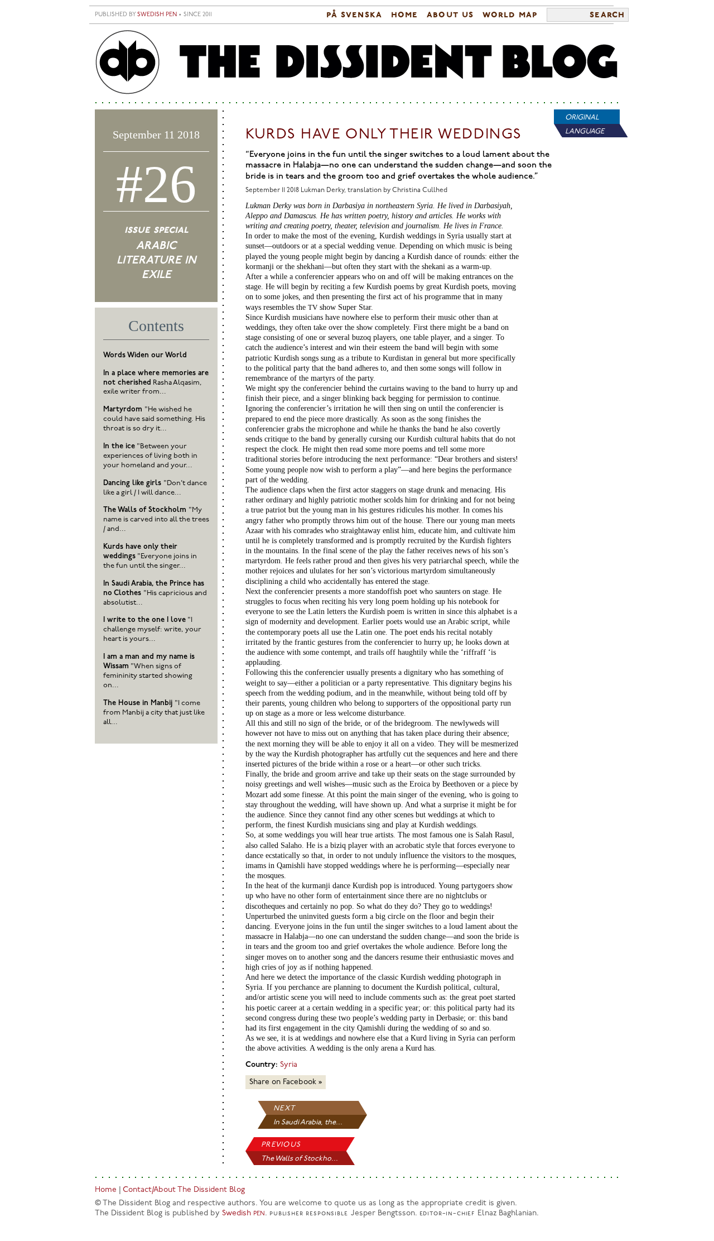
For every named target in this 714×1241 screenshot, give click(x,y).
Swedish (243, 1213)
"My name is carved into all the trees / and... (156, 519)
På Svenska (354, 15)
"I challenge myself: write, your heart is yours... (152, 629)
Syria (288, 1065)
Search (607, 15)
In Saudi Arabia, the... (307, 1122)
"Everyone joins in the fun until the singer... (150, 556)
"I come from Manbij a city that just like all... (154, 712)
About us (450, 15)
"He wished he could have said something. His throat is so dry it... (154, 419)
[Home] (357, 63)
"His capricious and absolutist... (155, 593)
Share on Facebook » (285, 1082)
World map (510, 15)
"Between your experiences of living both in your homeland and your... (150, 456)
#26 (156, 184)
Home (404, 15)
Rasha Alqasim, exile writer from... (156, 383)
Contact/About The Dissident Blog (184, 1190)
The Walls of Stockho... (299, 1158)
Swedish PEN (157, 15)
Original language (584, 124)
